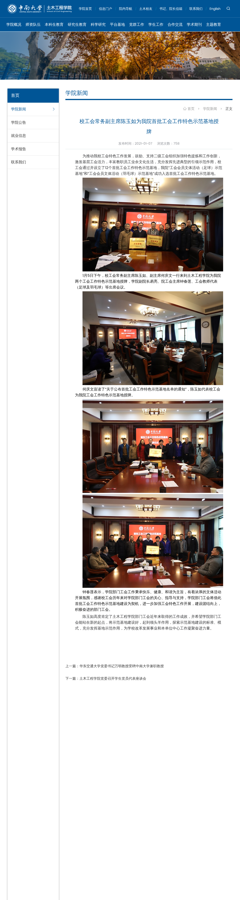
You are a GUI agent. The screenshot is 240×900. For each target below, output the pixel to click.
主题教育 (213, 24)
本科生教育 (54, 24)
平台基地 (117, 24)
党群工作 (136, 24)
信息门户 (105, 8)
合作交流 (175, 24)
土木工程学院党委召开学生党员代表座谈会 (112, 678)
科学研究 (98, 24)
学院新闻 (210, 108)
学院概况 (13, 24)
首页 (191, 108)
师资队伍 (33, 24)
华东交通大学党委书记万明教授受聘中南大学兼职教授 (121, 666)
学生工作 (155, 24)
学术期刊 (194, 24)
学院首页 (85, 8)
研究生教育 (77, 24)
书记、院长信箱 (170, 8)
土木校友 (145, 8)
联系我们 (195, 8)
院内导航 (125, 8)
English (215, 8)
